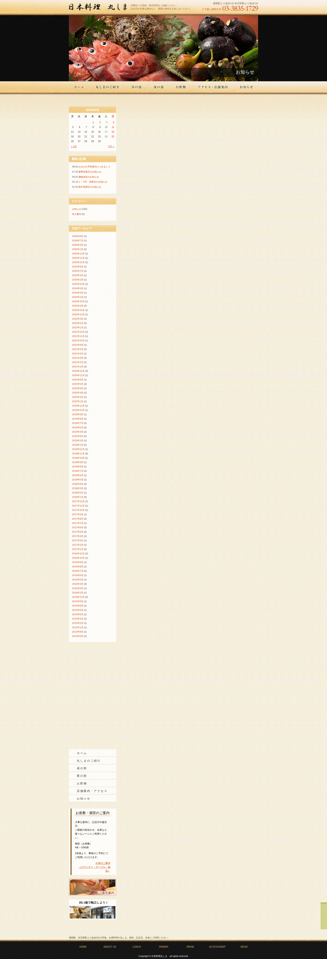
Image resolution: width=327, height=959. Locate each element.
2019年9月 (77, 414)
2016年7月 (77, 571)
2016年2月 (77, 592)
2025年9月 (77, 266)
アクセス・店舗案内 (214, 87)
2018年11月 (78, 453)
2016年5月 (77, 579)
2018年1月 (77, 497)
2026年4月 (77, 245)
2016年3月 (77, 588)
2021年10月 (78, 340)
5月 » (111, 146)
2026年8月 (77, 236)
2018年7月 (77, 471)
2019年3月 (77, 436)
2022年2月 (77, 323)
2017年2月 (77, 545)
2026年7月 (77, 240)
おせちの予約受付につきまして (94, 166)
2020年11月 (78, 375)
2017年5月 (77, 532)
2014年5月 (77, 636)
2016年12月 (78, 553)
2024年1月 (77, 297)
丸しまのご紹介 (107, 87)
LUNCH (137, 946)
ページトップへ (324, 915)
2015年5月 (77, 614)
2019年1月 (77, 445)
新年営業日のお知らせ (90, 187)
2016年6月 (77, 575)
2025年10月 (78, 262)
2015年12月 (78, 597)
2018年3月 (77, 488)
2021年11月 (78, 336)
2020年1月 (77, 401)
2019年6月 (77, 427)
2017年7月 (77, 523)
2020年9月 (77, 379)
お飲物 (182, 87)
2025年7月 (77, 271)
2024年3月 (77, 292)
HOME (83, 946)
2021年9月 (77, 345)
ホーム (79, 87)
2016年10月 (78, 558)
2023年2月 (77, 305)
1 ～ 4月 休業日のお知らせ (93, 181)
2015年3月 (77, 618)
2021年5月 (77, 349)
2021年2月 (77, 362)
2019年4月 (77, 432)
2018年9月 (77, 462)
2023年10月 (78, 301)
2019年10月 (78, 410)
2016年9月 (77, 562)
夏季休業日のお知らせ (90, 171)
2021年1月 (77, 366)
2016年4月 (77, 584)
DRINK (190, 946)
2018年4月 (77, 484)
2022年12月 (78, 310)
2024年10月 (78, 284)
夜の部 (159, 87)
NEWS (244, 946)
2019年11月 (78, 405)
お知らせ (246, 87)
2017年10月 (78, 510)
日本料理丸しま (100, 7)
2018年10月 (78, 458)
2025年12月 (78, 253)
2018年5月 (77, 479)
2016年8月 (77, 566)
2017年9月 (77, 514)
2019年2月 (77, 440)
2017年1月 (77, 549)
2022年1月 (77, 327)
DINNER (163, 946)
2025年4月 (77, 275)
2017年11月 (78, 505)
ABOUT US (110, 946)
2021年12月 (78, 332)
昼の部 (136, 87)
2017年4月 (77, 536)
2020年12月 (78, 371)
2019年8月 (77, 419)
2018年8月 (77, 466)
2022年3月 (77, 319)
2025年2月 (77, 279)
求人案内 (76, 214)
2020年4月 (77, 388)
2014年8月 (77, 632)
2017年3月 (77, 540)
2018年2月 (77, 492)
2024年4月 (77, 288)
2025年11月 (78, 258)
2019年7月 (77, 423)
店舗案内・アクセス (92, 790)
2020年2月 (77, 397)
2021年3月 (77, 358)
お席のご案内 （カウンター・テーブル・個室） (94, 867)
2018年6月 (77, 475)
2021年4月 (77, 353)
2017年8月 (77, 518)
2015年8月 (77, 605)
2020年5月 (77, 384)
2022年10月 (78, 314)
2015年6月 (77, 610)
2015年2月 (77, 623)
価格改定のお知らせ (89, 177)
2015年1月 (77, 627)
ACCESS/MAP (217, 946)
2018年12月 (78, 449)
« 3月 (74, 146)
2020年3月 (77, 392)
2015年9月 (77, 601)
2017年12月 (78, 501)
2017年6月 (77, 527)
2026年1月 (77, 249)
